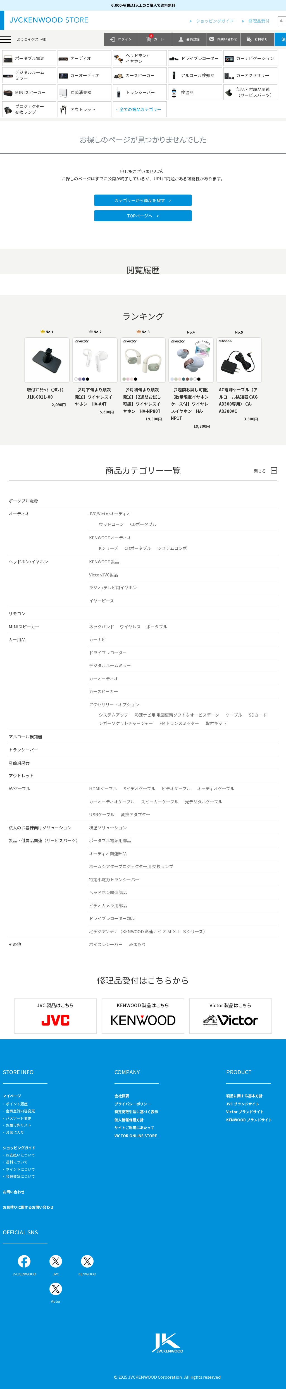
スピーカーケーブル (159, 801)
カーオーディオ (103, 678)
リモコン (17, 613)
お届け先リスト (18, 1125)
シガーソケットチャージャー (126, 723)
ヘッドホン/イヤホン (28, 561)
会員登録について (20, 1176)
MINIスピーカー (24, 626)
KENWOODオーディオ (110, 537)
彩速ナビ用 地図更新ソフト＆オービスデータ (177, 715)
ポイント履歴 (17, 1104)
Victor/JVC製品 (103, 575)
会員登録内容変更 (20, 1110)
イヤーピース (101, 601)
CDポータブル (143, 524)
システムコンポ (172, 548)
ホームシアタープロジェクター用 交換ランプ (131, 866)
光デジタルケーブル (203, 801)
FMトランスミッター (179, 723)
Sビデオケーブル (139, 788)
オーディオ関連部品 (108, 853)
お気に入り (15, 1132)
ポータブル (156, 626)
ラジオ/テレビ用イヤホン (113, 587)
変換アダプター (135, 814)
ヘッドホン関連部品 (108, 892)
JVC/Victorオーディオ (110, 513)
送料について (17, 1162)
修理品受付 (259, 21)
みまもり (137, 944)
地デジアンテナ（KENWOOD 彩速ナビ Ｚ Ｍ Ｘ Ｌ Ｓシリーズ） (148, 931)
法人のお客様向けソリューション (40, 827)
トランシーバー (23, 750)
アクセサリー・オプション (114, 704)
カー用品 (17, 639)
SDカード (258, 715)
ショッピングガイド (215, 21)
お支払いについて (20, 1155)
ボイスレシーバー (106, 944)
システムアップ (113, 715)
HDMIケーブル (103, 788)
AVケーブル (19, 788)
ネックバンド (101, 626)
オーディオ (19, 513)
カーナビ (97, 639)
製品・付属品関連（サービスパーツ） (44, 840)
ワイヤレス (130, 626)
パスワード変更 (18, 1118)
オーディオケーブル (215, 788)
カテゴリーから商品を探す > (143, 200)
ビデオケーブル (176, 788)
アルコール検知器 (25, 736)
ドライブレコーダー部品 (112, 918)
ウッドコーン (111, 524)
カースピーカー (103, 691)
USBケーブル (102, 814)
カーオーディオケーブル (112, 801)
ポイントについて (20, 1169)
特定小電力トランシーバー (114, 879)
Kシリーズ (108, 548)
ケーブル (234, 715)
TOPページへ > (143, 216)
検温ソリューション (108, 827)
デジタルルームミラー (110, 665)
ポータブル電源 (23, 501)
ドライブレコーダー (108, 652)
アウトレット (21, 776)
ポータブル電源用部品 (110, 840)
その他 (15, 944)
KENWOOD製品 (104, 561)
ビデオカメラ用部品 (108, 905)
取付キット (216, 723)
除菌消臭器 (19, 762)
